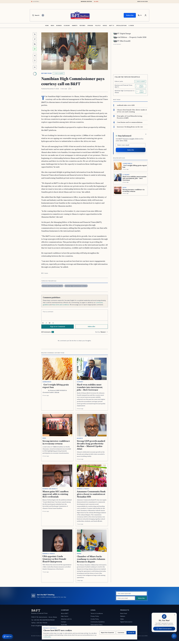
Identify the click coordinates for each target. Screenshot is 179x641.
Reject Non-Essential (107, 632)
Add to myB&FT (59, 73)
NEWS (52, 25)
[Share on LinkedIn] (35, 44)
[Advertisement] (130, 58)
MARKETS (74, 25)
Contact (63, 622)
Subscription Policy (96, 624)
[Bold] (42, 322)
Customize (121, 632)
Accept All (131, 632)
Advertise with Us (66, 619)
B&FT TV (111, 25)
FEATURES (82, 25)
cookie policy (47, 637)
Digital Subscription (126, 622)
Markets (122, 616)
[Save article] (35, 60)
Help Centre (64, 616)
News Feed (123, 613)
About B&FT (64, 613)
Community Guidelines (98, 622)
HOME (47, 25)
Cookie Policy (95, 619)
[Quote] (49, 322)
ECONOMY (67, 25)
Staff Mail (64, 624)
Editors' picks (46, 73)
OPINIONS (90, 25)
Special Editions (121, 25)
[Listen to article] (35, 67)
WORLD (105, 25)
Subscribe (130, 15)
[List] (52, 322)
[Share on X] (35, 34)
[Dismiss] (146, 134)
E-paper (131, 25)
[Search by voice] (43, 15)
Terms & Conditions (97, 613)
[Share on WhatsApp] (35, 49)
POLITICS (97, 25)
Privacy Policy (95, 616)
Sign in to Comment (57, 326)
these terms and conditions (60, 304)
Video (122, 619)
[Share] (35, 55)
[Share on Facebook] (35, 39)
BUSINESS (59, 25)
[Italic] (46, 322)
